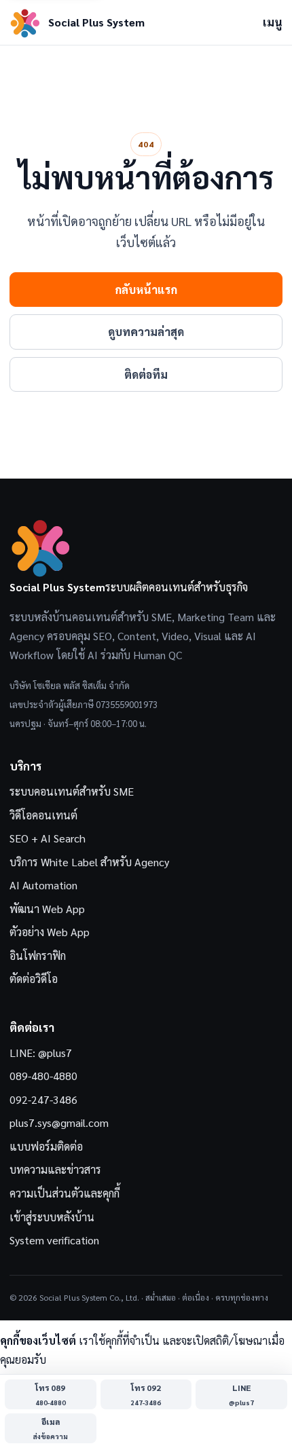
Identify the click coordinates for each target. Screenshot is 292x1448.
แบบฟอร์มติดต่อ (46, 1146)
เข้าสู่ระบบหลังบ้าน (52, 1217)
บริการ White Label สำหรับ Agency (89, 862)
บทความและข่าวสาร (55, 1169)
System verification (54, 1240)
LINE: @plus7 (41, 1052)
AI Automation (43, 885)
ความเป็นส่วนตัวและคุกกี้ (65, 1193)
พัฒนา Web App (47, 909)
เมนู (272, 22)
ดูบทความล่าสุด (146, 331)
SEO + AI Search (48, 838)
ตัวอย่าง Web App (50, 932)
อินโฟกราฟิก (38, 955)
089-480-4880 (43, 1076)
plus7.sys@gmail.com (59, 1122)
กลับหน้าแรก (146, 289)
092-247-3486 (43, 1099)
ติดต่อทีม (146, 374)
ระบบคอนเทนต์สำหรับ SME (72, 791)
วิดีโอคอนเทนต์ (43, 815)
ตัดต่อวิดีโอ (34, 978)
